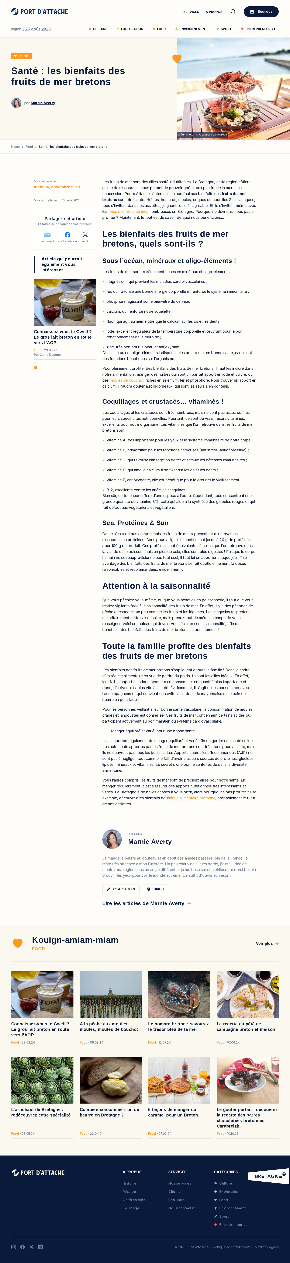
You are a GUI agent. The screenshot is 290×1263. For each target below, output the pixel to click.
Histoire (129, 1183)
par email (47, 241)
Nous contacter (181, 1208)
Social (13, 1247)
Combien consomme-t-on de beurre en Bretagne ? (109, 1112)
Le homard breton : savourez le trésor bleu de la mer (178, 1027)
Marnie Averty (43, 103)
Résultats (176, 1200)
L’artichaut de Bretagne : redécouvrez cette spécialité (40, 1112)
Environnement (232, 1208)
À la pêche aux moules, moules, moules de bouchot (109, 1027)
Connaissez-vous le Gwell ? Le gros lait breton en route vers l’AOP (63, 337)
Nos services (179, 1183)
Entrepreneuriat (233, 1225)
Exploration (229, 1191)
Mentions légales (267, 1247)
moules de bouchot (127, 380)
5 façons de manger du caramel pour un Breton (173, 1112)
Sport (224, 1216)
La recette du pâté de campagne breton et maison (246, 1027)
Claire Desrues (51, 354)
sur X (85, 241)
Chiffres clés (134, 1200)
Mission (129, 1191)
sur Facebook (67, 241)
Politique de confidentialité (232, 1247)
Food (23, 56)
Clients (174, 1191)
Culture (225, 1183)
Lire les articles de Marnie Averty (143, 903)
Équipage (131, 1208)
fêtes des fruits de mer (127, 211)
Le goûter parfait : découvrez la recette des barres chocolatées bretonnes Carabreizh (247, 1117)
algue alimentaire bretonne (192, 798)
